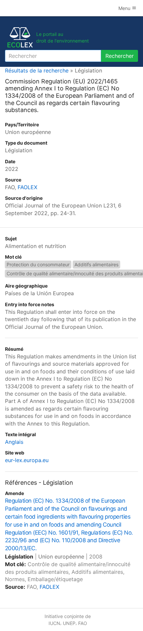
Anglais (14, 442)
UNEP (69, 623)
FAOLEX (27, 187)
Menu (125, 8)
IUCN (54, 623)
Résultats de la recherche (37, 70)
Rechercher (119, 56)
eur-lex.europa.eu (27, 460)
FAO (82, 623)
